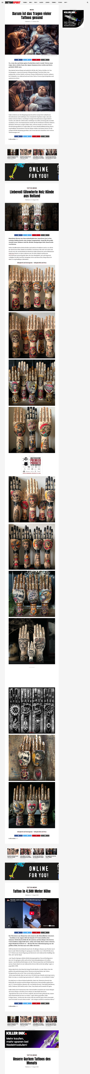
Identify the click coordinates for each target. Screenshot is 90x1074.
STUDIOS (60, 2)
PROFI (35, 2)
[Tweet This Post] (27, 60)
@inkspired (32, 309)
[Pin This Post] (36, 60)
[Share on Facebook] (18, 60)
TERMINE (54, 2)
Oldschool (11, 253)
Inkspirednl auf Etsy (40, 262)
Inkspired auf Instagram (24, 262)
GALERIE (41, 2)
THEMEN (25, 2)
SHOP (65, 2)
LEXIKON (47, 2)
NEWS (30, 2)
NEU (17, 139)
